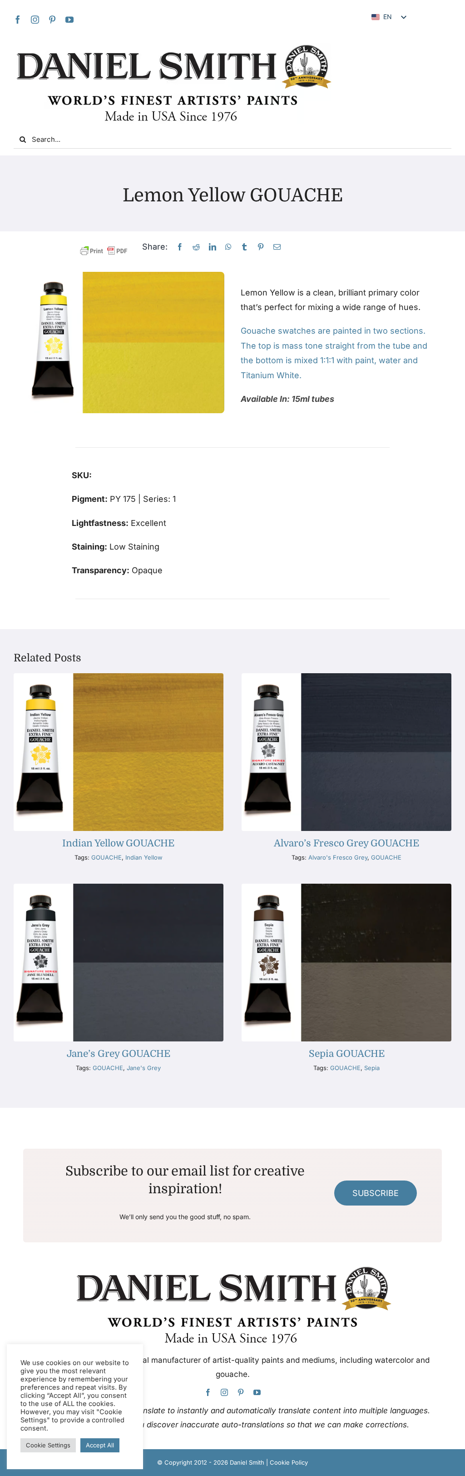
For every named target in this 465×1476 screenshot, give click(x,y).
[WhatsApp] (228, 247)
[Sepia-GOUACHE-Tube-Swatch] (346, 887)
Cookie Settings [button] (48, 1445)
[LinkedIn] (212, 247)
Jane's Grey (144, 1067)
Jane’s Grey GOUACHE (118, 1053)
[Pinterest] (260, 247)
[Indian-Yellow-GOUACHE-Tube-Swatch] (118, 677)
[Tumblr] (244, 247)
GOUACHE (106, 857)
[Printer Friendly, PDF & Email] (104, 251)
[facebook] (18, 19)
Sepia (372, 1067)
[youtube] (69, 19)
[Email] (277, 247)
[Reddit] (196, 247)
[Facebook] (180, 247)
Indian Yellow (144, 857)
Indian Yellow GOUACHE (118, 843)
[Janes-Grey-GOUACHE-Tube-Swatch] (118, 887)
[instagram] (35, 19)
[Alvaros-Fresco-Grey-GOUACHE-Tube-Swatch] (346, 677)
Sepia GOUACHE (347, 1053)
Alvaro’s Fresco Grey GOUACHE (346, 843)
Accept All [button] (100, 1445)
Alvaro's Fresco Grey (337, 857)
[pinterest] (52, 19)
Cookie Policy (289, 1462)
